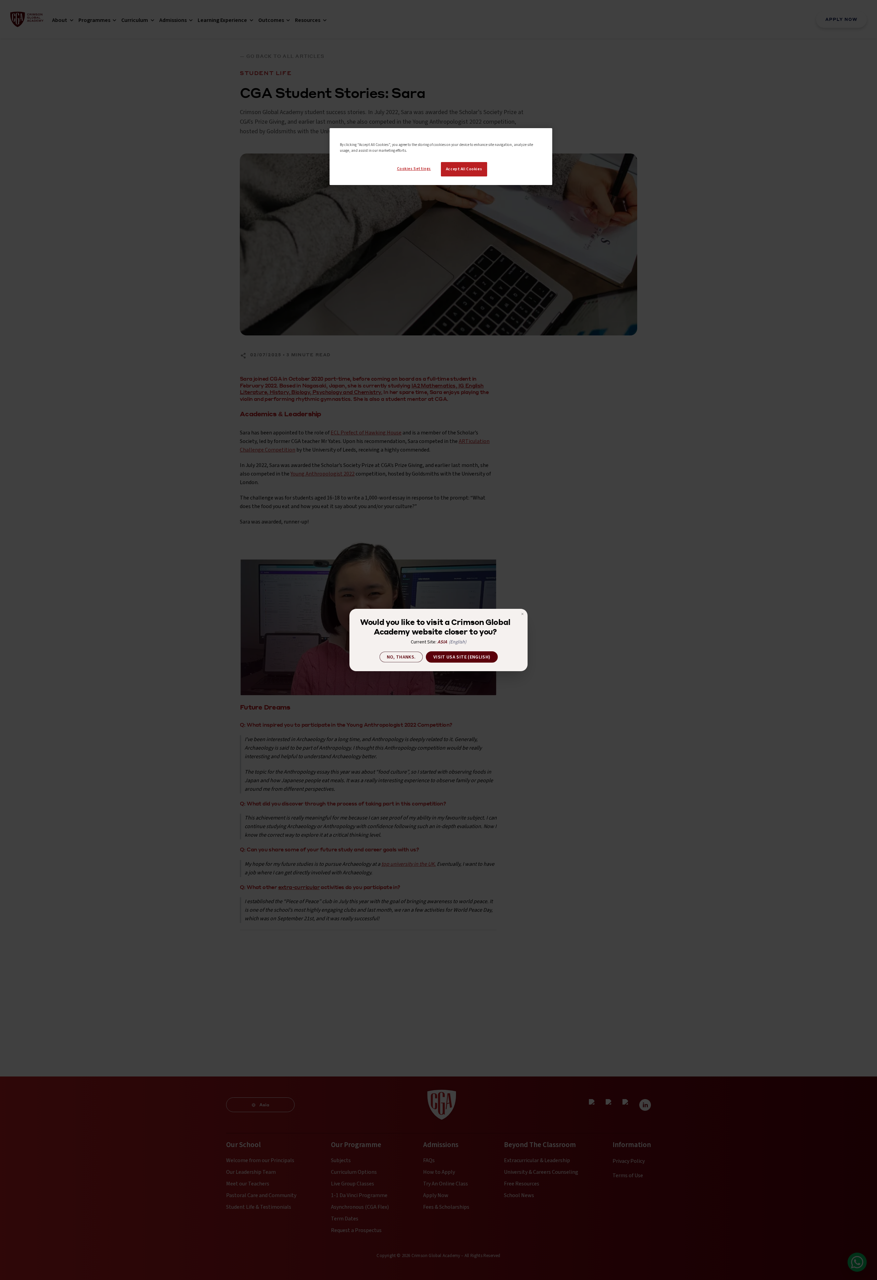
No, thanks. (401, 657)
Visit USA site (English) (461, 657)
